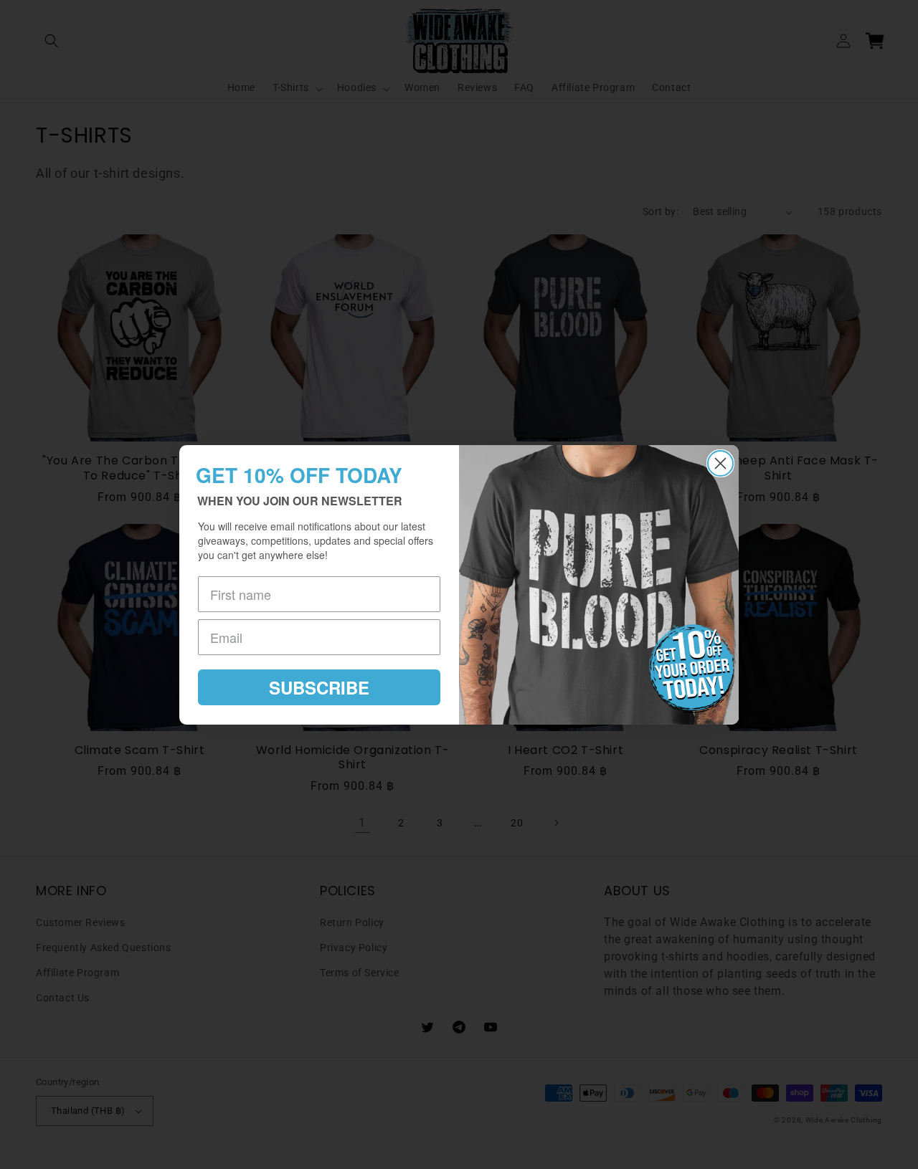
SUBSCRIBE (319, 687)
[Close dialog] (720, 463)
